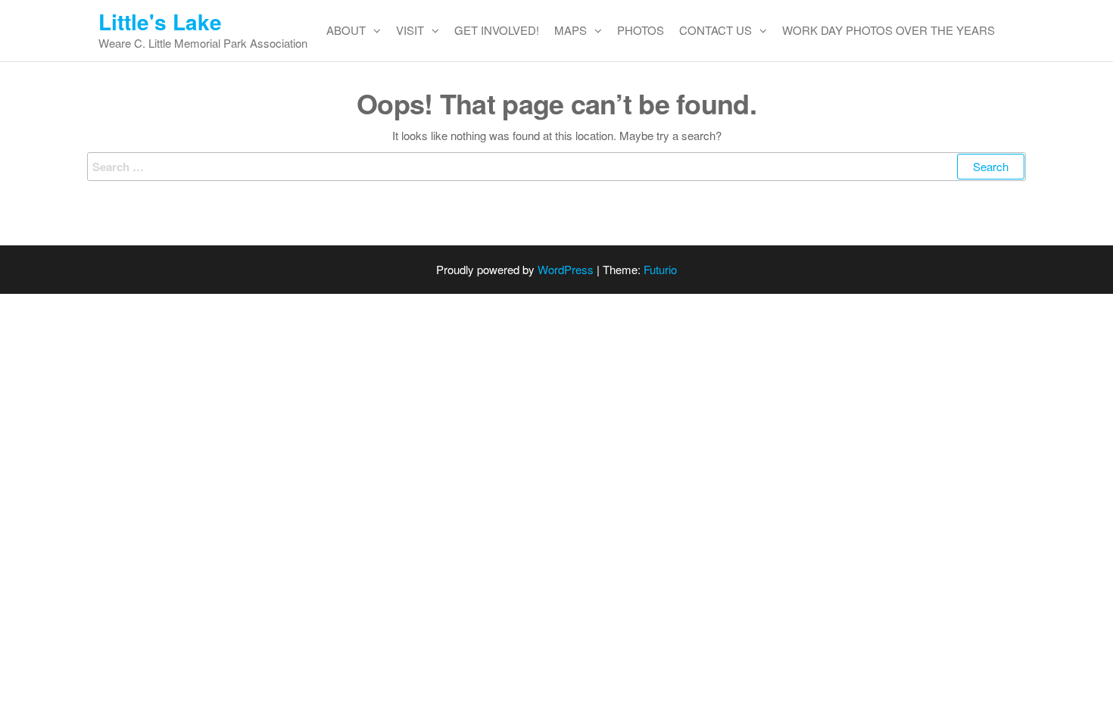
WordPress (566, 269)
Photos (640, 30)
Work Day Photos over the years (888, 30)
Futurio (660, 269)
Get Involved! (496, 30)
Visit (410, 30)
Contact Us (715, 30)
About (346, 30)
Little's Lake (160, 21)
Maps (570, 30)
